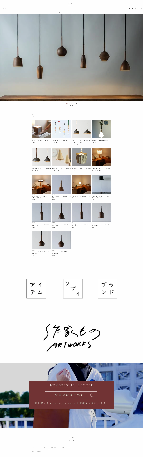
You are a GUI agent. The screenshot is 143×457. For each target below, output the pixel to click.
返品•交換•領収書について (55, 447)
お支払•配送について (45, 447)
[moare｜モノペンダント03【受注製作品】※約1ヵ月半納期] (101, 212)
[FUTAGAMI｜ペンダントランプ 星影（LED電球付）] (81, 157)
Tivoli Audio (35, 139)
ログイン (137, 8)
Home (67, 103)
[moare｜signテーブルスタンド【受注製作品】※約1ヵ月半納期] (41, 184)
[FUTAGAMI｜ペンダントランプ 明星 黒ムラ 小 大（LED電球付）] (81, 129)
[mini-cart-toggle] (141, 9)
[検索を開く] (1, 8)
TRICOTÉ (54, 139)
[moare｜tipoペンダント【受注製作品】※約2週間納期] (61, 184)
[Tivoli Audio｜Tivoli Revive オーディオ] (41, 129)
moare (33, 194)
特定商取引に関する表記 (65, 447)
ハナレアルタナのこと (56, 12)
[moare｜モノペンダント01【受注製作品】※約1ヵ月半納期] (41, 240)
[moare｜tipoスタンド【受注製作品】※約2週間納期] (81, 184)
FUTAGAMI (74, 139)
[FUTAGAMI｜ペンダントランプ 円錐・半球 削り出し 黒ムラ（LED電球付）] (41, 157)
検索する (4, 8)
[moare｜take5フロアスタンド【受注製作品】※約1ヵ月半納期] (101, 184)
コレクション (71, 103)
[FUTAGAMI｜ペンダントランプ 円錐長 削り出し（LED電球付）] (61, 157)
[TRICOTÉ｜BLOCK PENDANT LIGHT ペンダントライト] (61, 129)
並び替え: (34, 114)
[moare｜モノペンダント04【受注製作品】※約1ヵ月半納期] (61, 212)
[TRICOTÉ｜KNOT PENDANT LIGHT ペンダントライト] (101, 129)
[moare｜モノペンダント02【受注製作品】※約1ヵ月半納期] (61, 240)
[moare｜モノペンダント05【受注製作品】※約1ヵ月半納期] (41, 212)
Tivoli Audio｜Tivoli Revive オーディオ (40, 140)
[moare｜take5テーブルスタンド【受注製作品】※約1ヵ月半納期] (101, 157)
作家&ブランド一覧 (82, 12)
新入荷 (90, 12)
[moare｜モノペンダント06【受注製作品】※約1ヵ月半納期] (81, 212)
